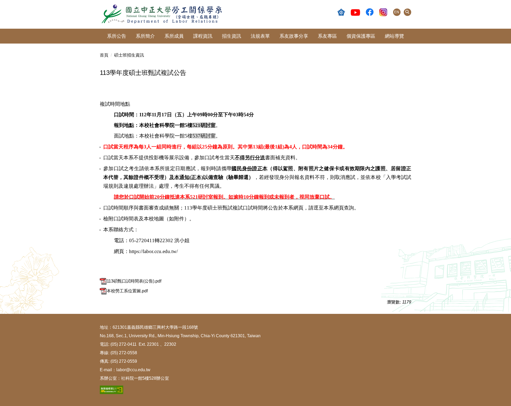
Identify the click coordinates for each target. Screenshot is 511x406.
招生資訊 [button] (231, 36)
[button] (407, 12)
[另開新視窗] (341, 12)
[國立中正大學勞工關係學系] (255, 14)
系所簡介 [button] (145, 36)
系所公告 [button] (116, 36)
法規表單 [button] (260, 36)
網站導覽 (394, 36)
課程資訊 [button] (202, 36)
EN (396, 12)
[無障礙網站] (111, 389)
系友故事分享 (293, 36)
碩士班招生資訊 (129, 55)
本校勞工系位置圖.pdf (127, 291)
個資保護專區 (361, 36)
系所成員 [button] (174, 36)
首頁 (104, 55)
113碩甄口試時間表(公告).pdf (134, 281)
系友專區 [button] (327, 36)
